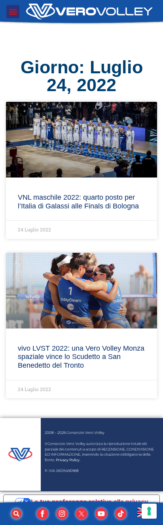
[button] (12, 11)
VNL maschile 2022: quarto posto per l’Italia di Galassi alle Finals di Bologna (78, 201)
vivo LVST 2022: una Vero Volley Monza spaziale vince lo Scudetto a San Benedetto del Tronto (81, 356)
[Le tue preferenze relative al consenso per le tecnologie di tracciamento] (149, 511)
